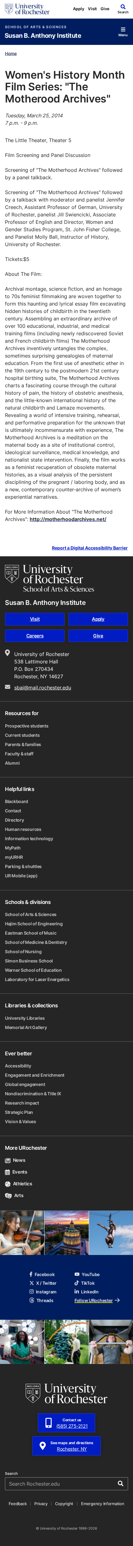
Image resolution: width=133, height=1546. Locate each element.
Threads (45, 1300)
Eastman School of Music (31, 933)
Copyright (64, 1503)
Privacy (40, 1503)
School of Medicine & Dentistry (36, 942)
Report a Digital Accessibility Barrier (90, 548)
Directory (14, 820)
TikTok (87, 1283)
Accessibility (18, 1066)
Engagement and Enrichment (34, 1075)
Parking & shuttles (23, 866)
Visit (92, 8)
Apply (78, 8)
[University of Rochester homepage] (27, 9)
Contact (13, 811)
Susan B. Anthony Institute (43, 36)
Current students (22, 735)
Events (19, 1172)
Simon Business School (29, 961)
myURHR (14, 857)
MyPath (12, 848)
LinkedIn (90, 1292)
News (19, 1160)
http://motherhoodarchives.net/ (68, 519)
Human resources (23, 829)
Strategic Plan (19, 1112)
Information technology (29, 838)
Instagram (46, 1292)
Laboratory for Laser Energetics (37, 979)
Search (11, 1473)
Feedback (18, 1503)
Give (105, 8)
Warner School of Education (33, 970)
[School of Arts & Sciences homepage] (49, 578)
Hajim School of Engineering (33, 924)
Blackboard (16, 801)
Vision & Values (20, 1121)
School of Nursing (23, 951)
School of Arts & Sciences (35, 27)
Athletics (22, 1183)
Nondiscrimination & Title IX (33, 1094)
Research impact (22, 1103)
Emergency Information (102, 1503)
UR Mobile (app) (21, 876)
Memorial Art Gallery (26, 1027)
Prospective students (26, 726)
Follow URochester (94, 1300)
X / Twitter (46, 1283)
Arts (18, 1195)
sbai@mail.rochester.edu (42, 687)
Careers (35, 635)
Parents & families (23, 744)
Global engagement (25, 1084)
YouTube (91, 1274)
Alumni (12, 763)
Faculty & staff (19, 754)
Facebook (45, 1274)
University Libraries (25, 1018)
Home (11, 53)
